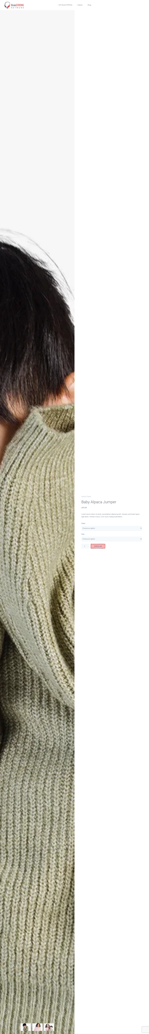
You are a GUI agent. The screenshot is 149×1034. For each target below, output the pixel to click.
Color (83, 523)
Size (82, 534)
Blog (89, 5)
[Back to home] (14, 5)
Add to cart (98, 546)
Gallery (80, 5)
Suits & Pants (86, 496)
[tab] (26, 1027)
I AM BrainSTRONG (65, 5)
